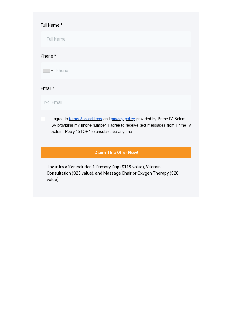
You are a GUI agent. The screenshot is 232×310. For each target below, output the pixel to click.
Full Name (52, 25)
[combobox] (48, 71)
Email (47, 88)
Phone (48, 56)
